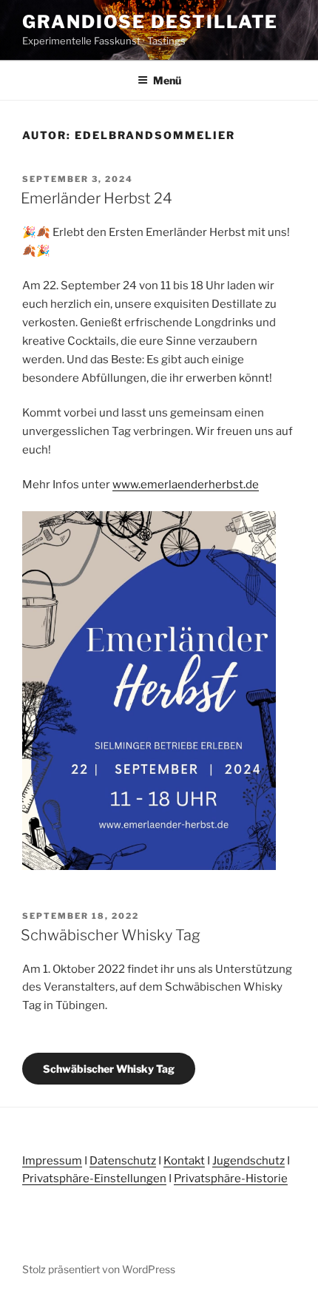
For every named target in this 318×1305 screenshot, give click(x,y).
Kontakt (184, 1160)
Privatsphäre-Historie (231, 1178)
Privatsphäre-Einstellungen (94, 1178)
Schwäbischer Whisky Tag (110, 935)
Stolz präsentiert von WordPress (98, 1269)
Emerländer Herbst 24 (96, 198)
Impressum (52, 1160)
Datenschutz (122, 1160)
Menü (167, 80)
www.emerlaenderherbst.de (185, 484)
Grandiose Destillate (150, 22)
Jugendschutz (248, 1160)
